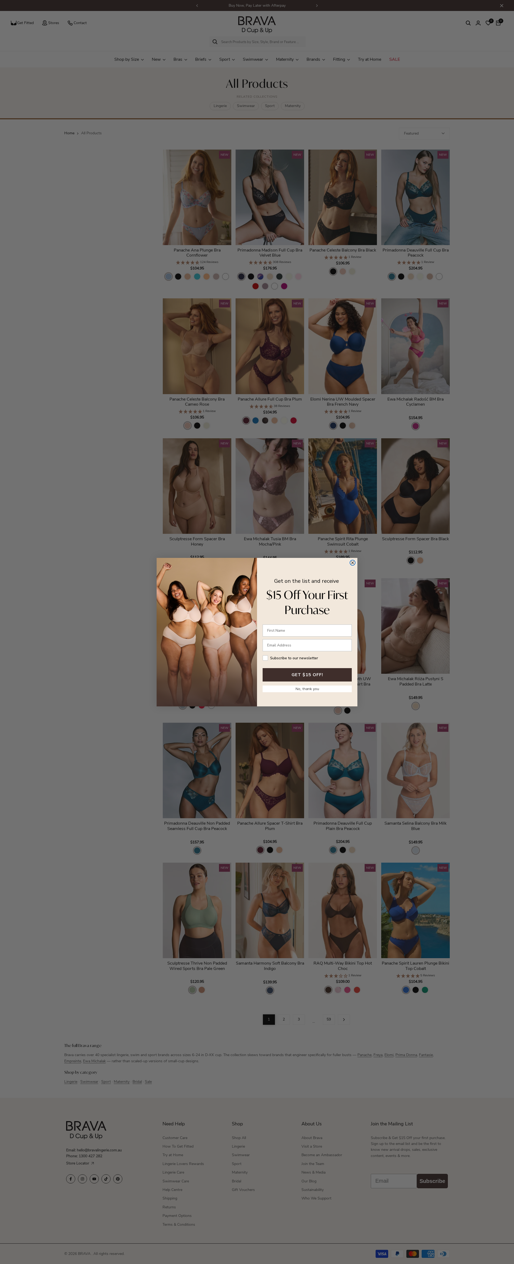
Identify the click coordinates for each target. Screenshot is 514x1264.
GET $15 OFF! (307, 675)
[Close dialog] (352, 562)
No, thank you (307, 689)
